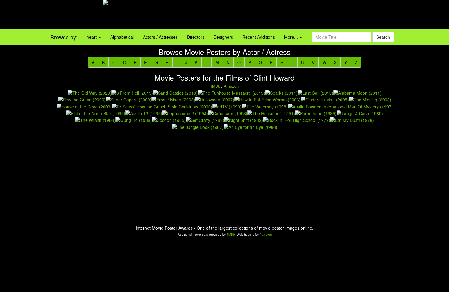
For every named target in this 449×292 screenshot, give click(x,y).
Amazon (231, 86)
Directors (195, 37)
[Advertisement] (281, 15)
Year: (92, 37)
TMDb (231, 234)
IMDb (215, 86)
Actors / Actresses (160, 37)
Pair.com (266, 234)
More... (291, 37)
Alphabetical (122, 37)
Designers (223, 37)
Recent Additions (258, 37)
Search (383, 37)
